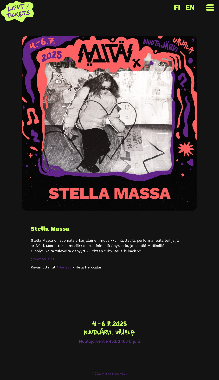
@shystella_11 (42, 259)
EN (190, 8)
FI (177, 8)
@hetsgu (64, 267)
